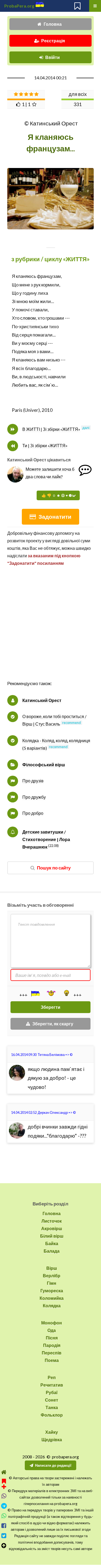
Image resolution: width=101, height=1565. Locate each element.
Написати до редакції (53, 1465)
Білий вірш (51, 1235)
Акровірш (51, 1228)
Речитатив (51, 1384)
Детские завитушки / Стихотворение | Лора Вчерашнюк (46, 839)
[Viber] (4, 1496)
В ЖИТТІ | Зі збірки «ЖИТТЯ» (51, 429)
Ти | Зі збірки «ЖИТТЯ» (45, 445)
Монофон (51, 1322)
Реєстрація (53, 40)
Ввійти (52, 57)
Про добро (32, 813)
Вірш (51, 1268)
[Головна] (4, 1472)
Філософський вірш (43, 764)
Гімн (51, 1283)
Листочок (51, 1220)
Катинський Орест (41, 700)
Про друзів (33, 780)
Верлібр (51, 1275)
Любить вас (24, 385)
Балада (52, 1250)
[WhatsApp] (4, 1516)
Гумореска (51, 1290)
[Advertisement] (50, 629)
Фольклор (52, 1414)
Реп (52, 1377)
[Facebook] (4, 1526)
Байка (51, 1243)
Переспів (51, 1352)
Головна (53, 24)
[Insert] (35, 993)
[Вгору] (4, 1546)
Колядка (52, 1305)
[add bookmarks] (4, 1483)
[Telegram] (4, 1506)
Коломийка (52, 1298)
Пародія (51, 1345)
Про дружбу (34, 797)
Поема (52, 1360)
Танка (52, 1407)
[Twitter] (4, 1536)
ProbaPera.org (19, 5)
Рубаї (52, 1392)
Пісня (52, 1337)
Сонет (51, 1399)
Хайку (51, 1432)
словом (28, 318)
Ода (51, 1330)
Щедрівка (51, 1439)
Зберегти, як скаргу (52, 1023)
